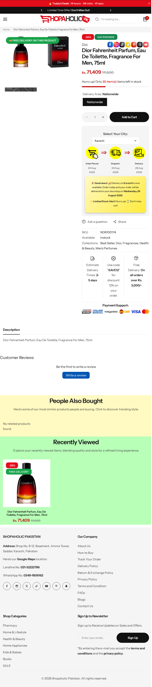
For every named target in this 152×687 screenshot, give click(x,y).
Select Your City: (113, 134)
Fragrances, (129, 243)
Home (6, 29)
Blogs (80, 598)
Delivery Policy (86, 565)
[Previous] (41, 10)
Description (11, 330)
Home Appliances (15, 644)
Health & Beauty (14, 638)
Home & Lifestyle (14, 631)
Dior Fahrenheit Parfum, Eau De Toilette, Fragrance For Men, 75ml (26, 512)
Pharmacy (10, 624)
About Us (82, 545)
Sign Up (130, 637)
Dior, (117, 243)
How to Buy (84, 551)
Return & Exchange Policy (94, 571)
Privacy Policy (85, 578)
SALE (7, 664)
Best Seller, (106, 243)
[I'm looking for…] (94, 19)
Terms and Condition (90, 585)
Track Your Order (87, 558)
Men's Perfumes (114, 248)
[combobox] (112, 19)
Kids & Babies (12, 651)
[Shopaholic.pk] (62, 19)
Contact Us (83, 605)
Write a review (74, 375)
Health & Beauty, (92, 248)
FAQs (79, 591)
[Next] (108, 10)
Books (7, 658)
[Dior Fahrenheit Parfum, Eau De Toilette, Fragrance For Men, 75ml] (26, 482)
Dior (83, 44)
